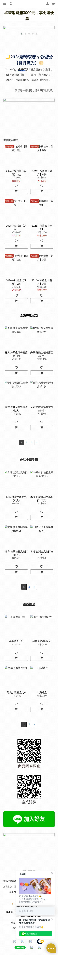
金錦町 (22, 69)
